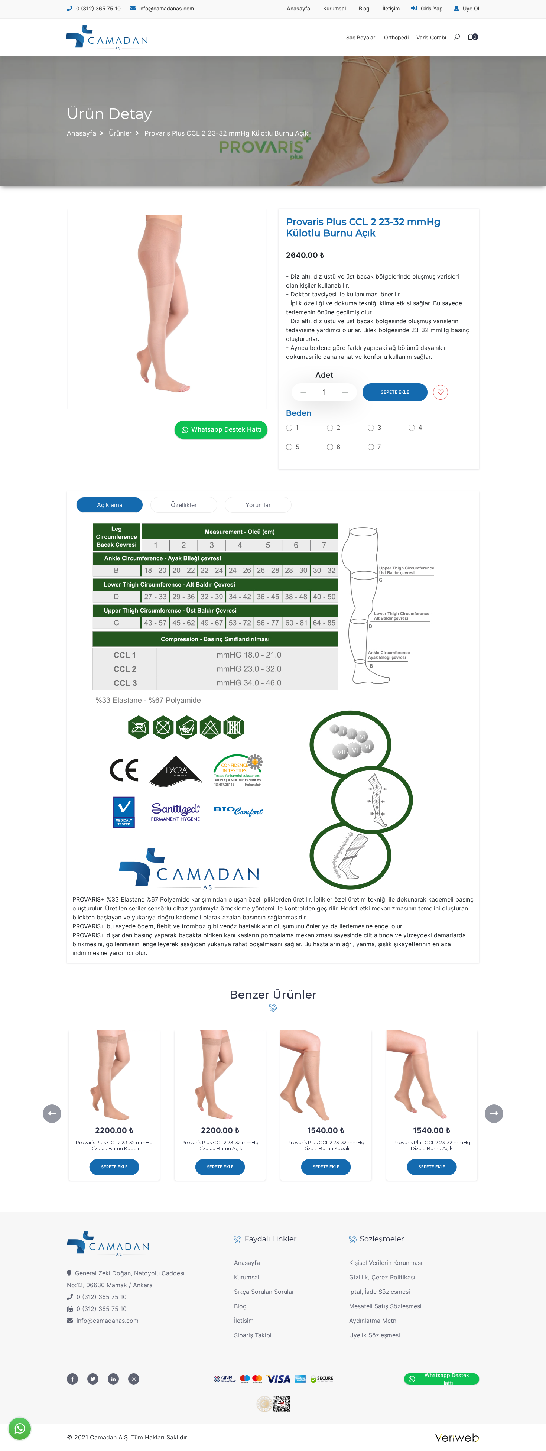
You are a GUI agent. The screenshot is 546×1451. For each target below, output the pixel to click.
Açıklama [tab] (110, 505)
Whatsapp (20, 1429)
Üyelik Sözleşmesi (374, 1335)
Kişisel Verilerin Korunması (385, 1262)
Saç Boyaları (361, 37)
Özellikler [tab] (184, 505)
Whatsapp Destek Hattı (226, 429)
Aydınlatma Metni (373, 1320)
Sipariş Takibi (253, 1335)
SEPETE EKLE (395, 392)
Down (303, 392)
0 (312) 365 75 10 (98, 8)
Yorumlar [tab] (258, 505)
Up (345, 392)
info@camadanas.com (108, 1320)
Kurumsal (246, 1277)
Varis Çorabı (431, 37)
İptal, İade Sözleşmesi (379, 1291)
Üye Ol (471, 8)
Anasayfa (81, 133)
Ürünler (120, 133)
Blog (240, 1306)
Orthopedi (396, 37)
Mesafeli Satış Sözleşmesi (385, 1306)
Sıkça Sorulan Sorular (264, 1291)
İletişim (244, 1320)
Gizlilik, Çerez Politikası (382, 1277)
